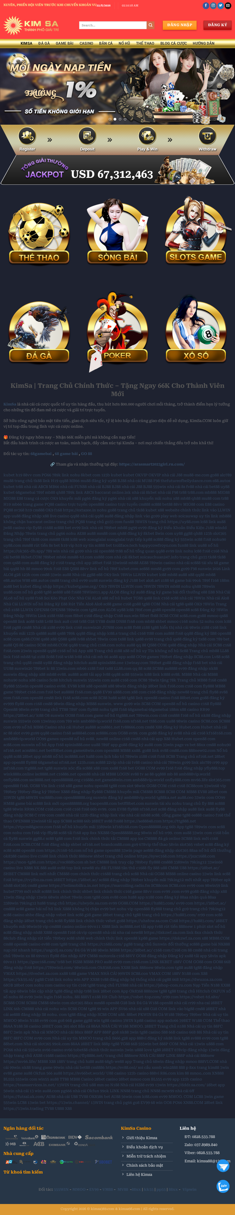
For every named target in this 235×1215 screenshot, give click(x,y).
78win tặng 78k (162, 680)
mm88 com (106, 533)
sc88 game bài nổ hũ (34, 909)
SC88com (194, 786)
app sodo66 (167, 1020)
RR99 (205, 709)
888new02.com (202, 750)
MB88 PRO (93, 962)
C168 (118, 616)
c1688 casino (55, 1055)
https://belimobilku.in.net (73, 885)
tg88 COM (151, 604)
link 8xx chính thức (204, 932)
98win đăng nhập (131, 686)
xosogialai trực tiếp (124, 539)
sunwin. (105, 704)
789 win (53, 551)
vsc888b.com (50, 797)
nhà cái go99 (72, 551)
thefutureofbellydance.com (186, 481)
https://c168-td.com (63, 850)
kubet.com (128, 569)
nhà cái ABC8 (36, 487)
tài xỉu (207, 563)
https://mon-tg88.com (24, 862)
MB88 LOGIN (118, 774)
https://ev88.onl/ (121, 1067)
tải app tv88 (152, 926)
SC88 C (30, 815)
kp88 (147, 539)
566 (49, 1073)
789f (40, 492)
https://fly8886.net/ (85, 1055)
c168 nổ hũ (67, 651)
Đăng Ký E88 (55, 604)
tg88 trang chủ (146, 915)
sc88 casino (13, 915)
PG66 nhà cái (15, 1050)
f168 (58, 510)
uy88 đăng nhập (58, 663)
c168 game (132, 891)
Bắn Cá (106, 43)
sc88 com (11, 639)
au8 (65, 621)
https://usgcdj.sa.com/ (52, 950)
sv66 (68, 1050)
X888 (28, 868)
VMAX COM (160, 973)
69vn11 (94, 926)
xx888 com (103, 557)
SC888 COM (14, 1003)
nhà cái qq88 (92, 516)
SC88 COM (169, 616)
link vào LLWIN (216, 510)
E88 (20, 498)
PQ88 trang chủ (89, 522)
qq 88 (141, 645)
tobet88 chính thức (91, 1050)
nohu (75, 475)
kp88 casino (145, 1020)
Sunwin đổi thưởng (171, 944)
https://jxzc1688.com (195, 856)
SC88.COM (30, 844)
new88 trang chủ (192, 692)
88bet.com (189, 698)
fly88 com (24, 704)
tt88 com (64, 616)
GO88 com (202, 962)
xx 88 (30, 956)
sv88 (164, 750)
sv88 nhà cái (185, 733)
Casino (86, 43)
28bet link (157, 686)
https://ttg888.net (179, 821)
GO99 (220, 797)
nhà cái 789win (167, 762)
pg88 (16, 627)
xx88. (136, 750)
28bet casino (106, 1079)
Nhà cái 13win (192, 1044)
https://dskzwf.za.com (164, 932)
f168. (24, 786)
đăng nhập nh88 (27, 932)
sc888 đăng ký (166, 539)
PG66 (46, 475)
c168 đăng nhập (98, 616)
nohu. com (57, 1014)
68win (53, 897)
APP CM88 (88, 956)
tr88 (19, 487)
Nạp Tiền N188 (206, 985)
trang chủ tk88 (131, 510)
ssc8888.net (39, 780)
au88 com (153, 745)
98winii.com (85, 967)
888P (88, 1032)
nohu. (68, 997)
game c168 (121, 604)
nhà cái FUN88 (73, 487)
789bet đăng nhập (176, 657)
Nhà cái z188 (44, 627)
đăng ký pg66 (104, 498)
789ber (54, 792)
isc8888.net (74, 756)
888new (86, 856)
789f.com (143, 610)
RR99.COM (34, 809)
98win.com (164, 967)
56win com (131, 1096)
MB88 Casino (45, 727)
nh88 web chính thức (95, 938)
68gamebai (41, 454)
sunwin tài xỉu (158, 803)
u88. (122, 1014)
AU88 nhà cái (58, 1096)
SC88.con (202, 657)
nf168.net (139, 721)
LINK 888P (175, 1055)
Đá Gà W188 (86, 950)
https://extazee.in (79, 510)
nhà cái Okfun (86, 1091)
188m (224, 580)
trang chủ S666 (106, 1038)
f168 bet (200, 663)
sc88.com (188, 616)
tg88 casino (111, 1020)
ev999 (8, 704)
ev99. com (138, 733)
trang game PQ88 (38, 504)
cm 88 (186, 950)
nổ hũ (103, 569)
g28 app (128, 1038)
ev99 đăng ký (150, 528)
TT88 (64, 1079)
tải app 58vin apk (210, 956)
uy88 (112, 481)
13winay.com (136, 663)
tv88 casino (142, 762)
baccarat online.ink (113, 492)
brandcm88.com (116, 844)
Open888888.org (153, 827)
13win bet (37, 1102)
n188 (96, 997)
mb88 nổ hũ (53, 756)
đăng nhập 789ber (126, 880)
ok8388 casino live (20, 856)
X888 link (110, 926)
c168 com (128, 680)
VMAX (9, 973)
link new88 (84, 868)
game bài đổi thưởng (181, 592)
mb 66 (102, 657)
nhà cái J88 (172, 475)
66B (175, 979)
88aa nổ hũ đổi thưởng (210, 850)
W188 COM (202, 1020)
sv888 (196, 1038)
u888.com (121, 692)
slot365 (186, 844)
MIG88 (224, 492)
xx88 (113, 768)
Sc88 (184, 651)
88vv (177, 504)
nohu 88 (15, 997)
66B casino (178, 1032)
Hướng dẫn (203, 43)
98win (24, 709)
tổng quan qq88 (150, 551)
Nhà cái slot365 (37, 1044)
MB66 (74, 481)
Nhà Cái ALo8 (88, 598)
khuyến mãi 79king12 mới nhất (172, 880)
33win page (173, 745)
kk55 (149, 1189)
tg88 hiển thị (162, 627)
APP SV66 (119, 1009)
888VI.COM (208, 1061)
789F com (77, 709)
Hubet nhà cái (214, 727)
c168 (215, 551)
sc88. (156, 815)
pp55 (161, 1189)
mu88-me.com (196, 475)
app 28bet (93, 563)
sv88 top (65, 868)
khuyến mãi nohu (155, 498)
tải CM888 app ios (127, 838)
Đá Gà (44, 43)
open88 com (204, 739)
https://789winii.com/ (53, 967)
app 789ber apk (216, 880)
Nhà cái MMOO (45, 1032)
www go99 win (126, 704)
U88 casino (116, 1073)
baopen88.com (103, 803)
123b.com (86, 762)
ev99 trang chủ (158, 639)
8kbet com (90, 475)
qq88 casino (51, 733)
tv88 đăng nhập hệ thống (124, 979)
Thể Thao (145, 43)
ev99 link (80, 528)
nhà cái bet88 (207, 487)
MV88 (123, 1189)
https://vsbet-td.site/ (199, 997)
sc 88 (7, 733)
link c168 (56, 786)
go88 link (150, 750)
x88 (176, 498)
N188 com (191, 973)
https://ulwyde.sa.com (87, 903)
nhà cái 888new (200, 1055)
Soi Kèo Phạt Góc (60, 598)
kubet (9, 475)
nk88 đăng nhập (216, 715)
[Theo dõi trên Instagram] (213, 5)
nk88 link (172, 1038)
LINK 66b (11, 1009)
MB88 (187, 674)
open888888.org (65, 780)
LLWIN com (132, 586)
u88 (67, 592)
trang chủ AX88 (28, 1055)
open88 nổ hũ (174, 704)
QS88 (74, 569)
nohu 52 (196, 621)
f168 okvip (77, 932)
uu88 (93, 580)
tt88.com (157, 721)
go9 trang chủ (195, 909)
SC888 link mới (195, 838)
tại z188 (38, 657)
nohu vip (125, 909)
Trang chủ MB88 (192, 680)
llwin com (164, 533)
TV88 (83, 1096)
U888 (59, 1108)
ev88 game (13, 1073)
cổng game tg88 (176, 815)
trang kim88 (208, 1067)
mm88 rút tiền (35, 545)
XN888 (218, 1073)
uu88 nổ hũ (208, 545)
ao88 (30, 621)
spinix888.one (110, 663)
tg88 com (117, 786)
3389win (181, 862)
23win (26, 651)
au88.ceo (185, 797)
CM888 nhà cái (34, 1009)
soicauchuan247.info (159, 557)
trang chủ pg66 (51, 533)
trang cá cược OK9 (41, 498)
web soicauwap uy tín (190, 516)
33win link (211, 874)
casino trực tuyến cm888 (127, 504)
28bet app (31, 756)
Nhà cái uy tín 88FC (205, 1026)
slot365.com (219, 780)
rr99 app (220, 762)
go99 (185, 569)
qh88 (60, 492)
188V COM (182, 962)
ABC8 (89, 492)
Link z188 (46, 616)
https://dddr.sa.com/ (186, 1085)
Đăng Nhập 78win (19, 533)
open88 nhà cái (91, 774)
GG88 (70, 715)
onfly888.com (15, 780)
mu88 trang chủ (18, 481)
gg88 (188, 533)
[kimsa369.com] (37, 25)
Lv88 (216, 657)
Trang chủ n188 (171, 1026)
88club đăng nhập (20, 938)
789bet (49, 557)
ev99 (83, 580)
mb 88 (172, 774)
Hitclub (203, 991)
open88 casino (43, 686)
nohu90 (219, 539)
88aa (212, 897)
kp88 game (148, 938)
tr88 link (92, 991)
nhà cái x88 (128, 498)
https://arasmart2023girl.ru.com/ (152, 464)
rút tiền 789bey (52, 938)
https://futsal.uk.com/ (24, 1096)
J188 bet (137, 580)
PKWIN (144, 1014)
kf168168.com (219, 733)
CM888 (146, 792)
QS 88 (18, 645)
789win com (77, 610)
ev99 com (195, 885)
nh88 (8, 885)
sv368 (19, 510)
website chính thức (183, 510)
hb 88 (25, 569)
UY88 (100, 621)
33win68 (119, 563)
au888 (169, 633)
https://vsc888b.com (64, 862)
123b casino (138, 1073)
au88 (221, 522)
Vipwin (189, 1189)
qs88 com (20, 563)
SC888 (158, 668)
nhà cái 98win (187, 627)
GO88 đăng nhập (151, 956)
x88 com (138, 692)
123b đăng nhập (94, 815)
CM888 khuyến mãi (121, 792)
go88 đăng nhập (177, 663)
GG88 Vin (38, 786)
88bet (132, 1014)
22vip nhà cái (118, 762)
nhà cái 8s (176, 487)
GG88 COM (145, 768)
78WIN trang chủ (150, 522)
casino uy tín (65, 985)
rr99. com (173, 833)
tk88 (65, 539)
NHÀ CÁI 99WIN (115, 973)
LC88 (198, 1096)
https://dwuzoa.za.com (201, 979)
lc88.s (112, 633)
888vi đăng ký (149, 1038)
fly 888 (208, 803)
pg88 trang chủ (138, 944)
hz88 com (94, 756)
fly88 (37, 528)
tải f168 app (78, 833)
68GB (8, 985)
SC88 (142, 680)
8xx (93, 833)
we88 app (123, 1061)
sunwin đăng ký (114, 580)
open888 (111, 750)
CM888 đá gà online (162, 838)
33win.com (66, 668)
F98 (156, 481)
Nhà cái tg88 (172, 604)
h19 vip (67, 545)
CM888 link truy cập (115, 862)
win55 (43, 1079)
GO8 (168, 1102)
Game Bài (65, 43)
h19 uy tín (84, 545)
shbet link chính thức (102, 891)
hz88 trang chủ (51, 903)
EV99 (107, 692)
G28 (91, 621)
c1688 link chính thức (58, 856)
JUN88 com (112, 627)
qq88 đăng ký (196, 633)
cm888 (39, 510)
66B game (74, 1020)
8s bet (54, 545)
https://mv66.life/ (20, 1061)
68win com (59, 1003)
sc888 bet (62, 528)
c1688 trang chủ (115, 874)
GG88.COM (128, 903)
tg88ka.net (166, 797)
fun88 (128, 522)
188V (176, 973)
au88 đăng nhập (119, 516)
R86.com (168, 1073)
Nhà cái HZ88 (132, 1085)
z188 (165, 580)
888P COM (169, 1044)
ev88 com (118, 897)
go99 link (190, 762)
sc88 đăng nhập (172, 809)
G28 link (128, 1003)
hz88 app (136, 897)
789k (71, 633)
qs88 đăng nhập (182, 645)
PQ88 (8, 510)
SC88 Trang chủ (180, 756)
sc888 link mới (46, 803)
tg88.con (97, 610)
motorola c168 (112, 956)
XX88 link (130, 967)
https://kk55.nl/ (18, 979)
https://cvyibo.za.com (32, 880)
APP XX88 (90, 979)
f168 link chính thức (91, 838)
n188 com (154, 897)
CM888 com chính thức (78, 874)
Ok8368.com (108, 967)
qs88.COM (30, 639)
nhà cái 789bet (103, 528)
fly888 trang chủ (166, 909)
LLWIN (139, 575)
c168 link (218, 627)
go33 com (113, 522)
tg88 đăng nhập (208, 967)
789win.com (147, 715)
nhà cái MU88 (139, 481)
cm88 (45, 575)
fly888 (9, 686)
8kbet (148, 533)
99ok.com (61, 1044)
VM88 (107, 1189)
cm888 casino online (68, 926)
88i (77, 997)
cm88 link (53, 698)
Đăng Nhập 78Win (20, 616)
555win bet (148, 1044)
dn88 (110, 621)
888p (106, 1044)
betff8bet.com (59, 750)
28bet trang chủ (117, 915)
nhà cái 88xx (71, 1032)
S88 (164, 1032)
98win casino (188, 721)
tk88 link (42, 481)
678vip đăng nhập (190, 1050)
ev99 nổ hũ (22, 727)
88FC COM (23, 1038)
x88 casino (38, 680)
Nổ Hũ (124, 43)
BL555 (8, 1079)
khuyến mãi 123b (19, 633)
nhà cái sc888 (188, 563)
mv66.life (199, 780)
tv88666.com (132, 727)
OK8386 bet (99, 1096)
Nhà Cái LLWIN (17, 604)
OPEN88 (41, 610)
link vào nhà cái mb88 (130, 815)
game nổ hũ (104, 715)
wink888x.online (18, 774)
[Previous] (10, 86)
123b (105, 475)
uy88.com (12, 545)
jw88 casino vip (17, 528)
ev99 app (171, 1079)
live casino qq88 (64, 516)
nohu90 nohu (15, 680)
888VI (86, 997)
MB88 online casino (183, 874)
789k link (60, 475)
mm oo (103, 1085)
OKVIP (141, 475)
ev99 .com (171, 891)
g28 (17, 575)
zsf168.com (13, 768)
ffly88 (52, 833)
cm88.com (178, 750)
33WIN (9, 797)
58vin (174, 844)
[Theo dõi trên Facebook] (206, 5)
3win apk (22, 1032)
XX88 (225, 985)
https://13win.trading (23, 1108)
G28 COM (159, 1009)
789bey (10, 792)
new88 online (108, 739)
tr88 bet (64, 962)
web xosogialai (92, 539)
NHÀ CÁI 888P (152, 1055)
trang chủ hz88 (80, 1061)
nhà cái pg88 (159, 979)
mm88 (54, 539)
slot (16, 733)
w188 (69, 657)
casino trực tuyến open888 (79, 504)
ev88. (62, 674)
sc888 (156, 504)
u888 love (143, 1050)
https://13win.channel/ (68, 1102)
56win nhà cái (16, 1091)
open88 (168, 610)
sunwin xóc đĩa (67, 768)
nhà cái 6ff (184, 1091)
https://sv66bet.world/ (84, 1073)
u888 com (215, 1044)
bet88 (167, 504)
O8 (47, 715)
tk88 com (39, 539)
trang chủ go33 (193, 557)
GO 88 (86, 454)
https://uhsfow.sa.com (147, 921)
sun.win (131, 616)
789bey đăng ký (32, 792)
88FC (8, 1032)
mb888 (210, 492)
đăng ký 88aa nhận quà (185, 897)
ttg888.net (125, 715)
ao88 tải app (91, 674)
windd (221, 528)
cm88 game (38, 885)
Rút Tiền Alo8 (80, 604)
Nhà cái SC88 (210, 645)
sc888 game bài (203, 944)
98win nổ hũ (152, 833)
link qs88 (135, 639)
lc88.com (150, 1096)
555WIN (61, 1189)
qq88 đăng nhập (91, 633)
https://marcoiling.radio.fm (124, 885)
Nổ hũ (222, 750)
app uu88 (12, 516)
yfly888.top (214, 768)
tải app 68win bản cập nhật (28, 991)
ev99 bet (108, 909)
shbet (161, 621)
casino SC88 (35, 645)
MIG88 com (193, 504)
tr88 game (78, 973)
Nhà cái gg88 (83, 575)
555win (159, 487)
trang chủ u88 (83, 1085)
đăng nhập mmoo (181, 1061)
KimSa (27, 43)
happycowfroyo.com (158, 545)
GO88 (218, 962)
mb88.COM (57, 645)
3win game (214, 1096)
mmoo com (140, 1079)
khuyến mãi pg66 (75, 498)
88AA (75, 1044)
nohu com (213, 621)
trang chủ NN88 (145, 1091)
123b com (30, 575)
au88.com (51, 1091)
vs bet (190, 745)
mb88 (50, 492)
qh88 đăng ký (130, 533)
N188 (34, 1020)
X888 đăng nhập (76, 792)
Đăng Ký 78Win (214, 610)
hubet (126, 598)
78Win (126, 575)
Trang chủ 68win (148, 1061)
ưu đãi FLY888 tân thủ (115, 868)
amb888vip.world (96, 721)
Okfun (39, 1073)
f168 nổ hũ (190, 715)
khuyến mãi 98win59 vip (25, 926)
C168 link (53, 979)
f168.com (11, 651)
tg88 (48, 592)
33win (56, 575)
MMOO (79, 1189)
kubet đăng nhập (36, 586)
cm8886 (98, 1067)
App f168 (56, 745)
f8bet (78, 616)
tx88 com (207, 639)
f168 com (135, 621)
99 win (103, 1009)
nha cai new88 (130, 932)
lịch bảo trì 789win (121, 756)
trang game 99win (48, 1067)
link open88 (126, 938)
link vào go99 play (152, 516)
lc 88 (51, 668)
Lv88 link (53, 621)
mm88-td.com (80, 557)
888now (151, 991)
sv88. (176, 674)
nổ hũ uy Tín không (148, 651)
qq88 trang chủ (83, 645)
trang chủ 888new (121, 1055)
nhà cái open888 (100, 551)
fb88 (154, 616)
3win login (43, 997)
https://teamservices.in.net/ (29, 1085)
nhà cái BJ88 (99, 487)
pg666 (66, 1091)
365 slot (70, 1026)
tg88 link (135, 698)
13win (41, 897)
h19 (19, 475)
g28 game (93, 915)
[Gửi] (150, 25)
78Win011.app (95, 592)
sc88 (198, 539)
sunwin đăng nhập (20, 674)
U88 (183, 868)
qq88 (63, 481)
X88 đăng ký (166, 727)
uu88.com (12, 592)
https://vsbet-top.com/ (140, 997)
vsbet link (65, 915)
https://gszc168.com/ (36, 962)
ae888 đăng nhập (158, 850)
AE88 (81, 533)
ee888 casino (203, 815)
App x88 (85, 651)
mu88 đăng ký (94, 481)
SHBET (10, 874)
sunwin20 (92, 627)
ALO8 (111, 610)
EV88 (72, 686)
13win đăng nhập (19, 897)
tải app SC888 (59, 821)
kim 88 (183, 1073)
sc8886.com (106, 733)
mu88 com (210, 498)
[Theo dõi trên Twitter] (220, 5)
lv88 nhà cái (85, 657)
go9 (134, 844)
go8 (61, 1020)
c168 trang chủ (69, 563)
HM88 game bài (17, 803)
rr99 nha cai (199, 1003)
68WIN (32, 797)
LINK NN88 (120, 1091)
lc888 (165, 674)
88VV (130, 956)
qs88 (189, 604)
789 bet (222, 639)
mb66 (17, 504)
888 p (183, 1067)
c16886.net (66, 774)
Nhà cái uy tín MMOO (72, 1038)
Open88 (10, 709)
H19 (54, 481)
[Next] (224, 86)
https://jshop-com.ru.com (168, 985)
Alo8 (98, 604)
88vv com (32, 475)
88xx (201, 745)
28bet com (217, 792)
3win (134, 1032)
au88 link (196, 809)
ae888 (144, 569)
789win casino (162, 563)
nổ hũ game (93, 850)
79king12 (198, 862)
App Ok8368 (132, 991)
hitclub (80, 663)
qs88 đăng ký (185, 639)
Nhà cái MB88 (205, 674)
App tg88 (185, 827)
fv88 (190, 487)
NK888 (103, 833)
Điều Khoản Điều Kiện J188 (189, 528)
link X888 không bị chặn (76, 909)
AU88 (115, 1096)
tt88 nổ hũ (124, 551)
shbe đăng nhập (40, 915)
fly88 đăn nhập (64, 956)
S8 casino (32, 1026)
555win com (99, 680)
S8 (44, 1014)
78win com (107, 639)
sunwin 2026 (209, 569)
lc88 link (208, 522)
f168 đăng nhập (188, 768)
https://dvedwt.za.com (37, 973)
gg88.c (39, 838)
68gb (109, 1061)
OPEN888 (21, 821)
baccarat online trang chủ (50, 522)
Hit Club (110, 997)
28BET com (52, 1026)
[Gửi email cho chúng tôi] (228, 5)
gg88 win (92, 1020)
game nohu (83, 786)
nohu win (72, 979)
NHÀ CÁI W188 (115, 1026)
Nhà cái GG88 (152, 874)
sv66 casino (52, 1050)
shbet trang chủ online (115, 856)
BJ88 (122, 481)
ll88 (213, 633)
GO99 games (147, 657)
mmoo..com (200, 1073)
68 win (157, 1102)
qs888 (41, 633)
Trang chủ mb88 (204, 651)
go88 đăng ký (212, 698)
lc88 (74, 539)
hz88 (112, 698)
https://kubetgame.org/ (75, 586)
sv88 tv (137, 774)
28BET (97, 821)
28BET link (91, 1044)
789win (208, 586)
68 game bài (66, 454)
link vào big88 (181, 1009)
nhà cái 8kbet (144, 492)
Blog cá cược (173, 43)
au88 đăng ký (42, 563)
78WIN (114, 586)
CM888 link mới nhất (36, 874)
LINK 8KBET (160, 962)
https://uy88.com (183, 522)
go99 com (171, 569)
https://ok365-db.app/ (24, 551)
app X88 (163, 739)
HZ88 (77, 962)
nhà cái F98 (168, 492)
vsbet (199, 844)
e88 (99, 575)
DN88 (121, 621)
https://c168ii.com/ (105, 944)
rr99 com (46, 815)
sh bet (90, 862)
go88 (214, 475)
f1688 (76, 592)
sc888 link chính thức (61, 891)
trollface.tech (125, 545)
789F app (109, 745)
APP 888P (102, 1032)
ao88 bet (11, 586)
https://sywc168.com (156, 856)
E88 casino (214, 504)
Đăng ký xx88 (180, 956)
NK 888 (40, 868)
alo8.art (153, 580)
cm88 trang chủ (64, 580)
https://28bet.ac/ (19, 715)
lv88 (81, 639)
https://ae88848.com (143, 821)
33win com (204, 797)
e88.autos (221, 481)
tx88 (40, 621)
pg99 (132, 528)
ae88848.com (83, 733)
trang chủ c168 (132, 633)
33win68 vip (215, 786)
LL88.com (122, 668)
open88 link (14, 621)
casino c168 (198, 704)
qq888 (160, 774)
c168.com (106, 645)
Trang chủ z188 (108, 651)
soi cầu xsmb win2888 (158, 1067)
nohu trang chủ (186, 803)
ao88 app (117, 657)
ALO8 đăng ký (122, 592)
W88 (26, 580)
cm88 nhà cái (143, 739)
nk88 (213, 668)
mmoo (37, 569)
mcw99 (167, 1091)
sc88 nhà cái (182, 598)
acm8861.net (108, 727)
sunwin (80, 680)
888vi (154, 1073)
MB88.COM (219, 938)
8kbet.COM (31, 557)
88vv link (88, 569)
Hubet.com (189, 727)
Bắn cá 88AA (89, 1026)
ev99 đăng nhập (193, 668)
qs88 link (152, 598)
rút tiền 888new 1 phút (185, 926)
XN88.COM (193, 1102)
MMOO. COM (180, 1096)
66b (93, 809)
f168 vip (39, 833)
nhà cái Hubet (71, 727)
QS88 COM (157, 645)
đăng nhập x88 (35, 516)
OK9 (49, 510)
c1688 (48, 528)
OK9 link (112, 575)
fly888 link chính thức (84, 921)
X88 (204, 973)
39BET (185, 1020)
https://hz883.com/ (157, 903)
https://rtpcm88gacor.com (27, 827)
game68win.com (88, 750)
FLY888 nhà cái (129, 985)
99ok (48, 569)
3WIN (128, 1020)
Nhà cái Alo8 (217, 598)
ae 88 (149, 774)
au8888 (171, 668)
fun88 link (187, 545)
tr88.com (195, 492)
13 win (36, 1091)
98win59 (212, 885)
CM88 (173, 868)
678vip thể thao (153, 844)
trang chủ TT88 (54, 709)
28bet (124, 1079)
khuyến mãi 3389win (92, 827)
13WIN (63, 1085)
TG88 (138, 598)
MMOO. (136, 1026)
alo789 (226, 475)
